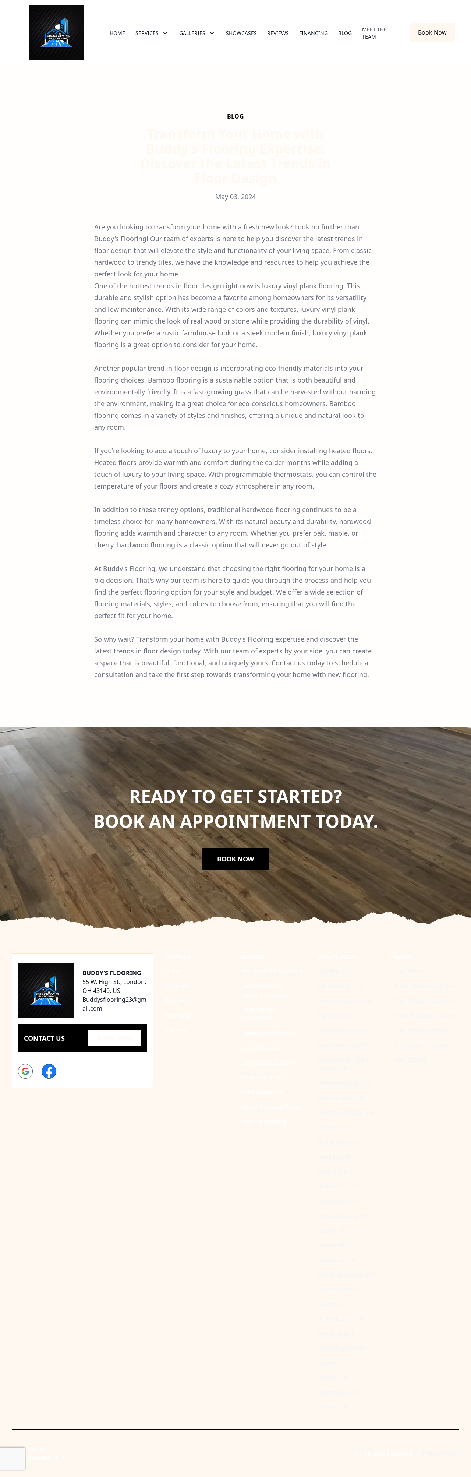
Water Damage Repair (272, 1107)
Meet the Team (374, 33)
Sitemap (176, 1030)
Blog (345, 32)
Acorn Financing (263, 1121)
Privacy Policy (440, 1453)
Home (117, 32)
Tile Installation (262, 1092)
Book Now (432, 32)
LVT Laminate (260, 1048)
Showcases (241, 32)
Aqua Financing (262, 1077)
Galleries (177, 986)
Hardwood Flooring (268, 1033)
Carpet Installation (267, 1062)
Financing (313, 32)
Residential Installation (273, 971)
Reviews (278, 32)
